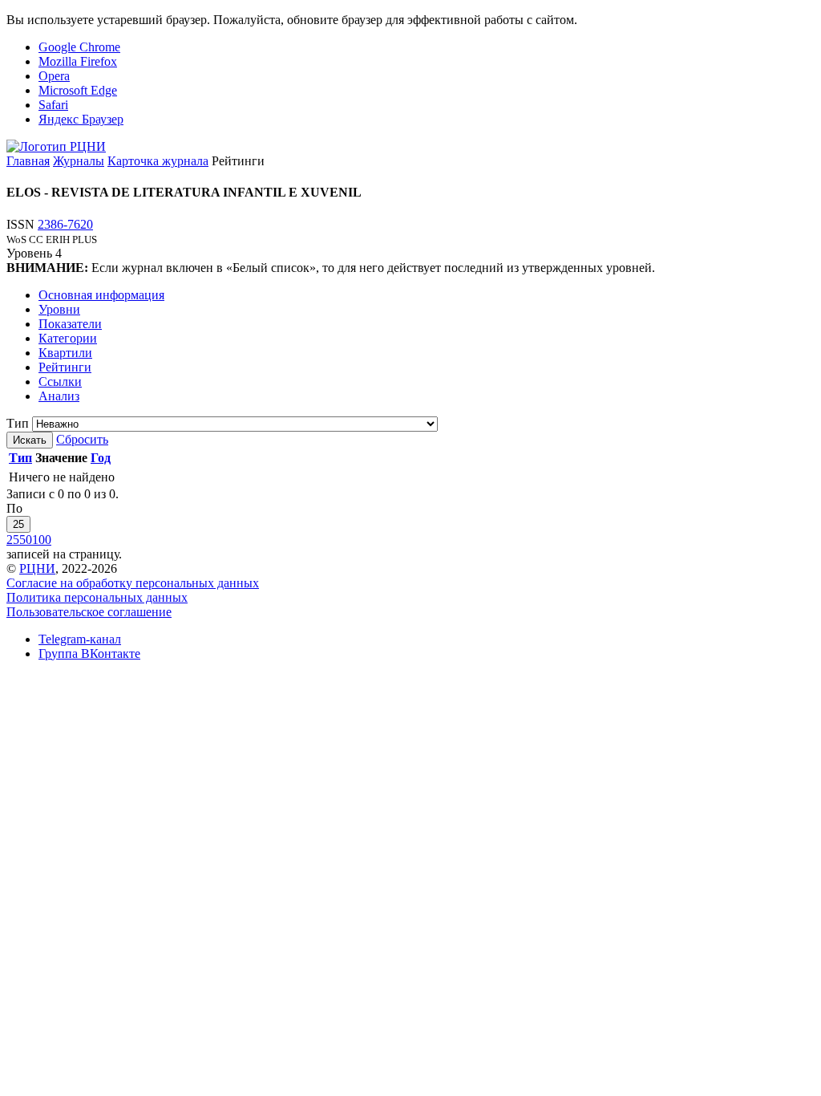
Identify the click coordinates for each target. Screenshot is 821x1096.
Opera (54, 76)
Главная (28, 161)
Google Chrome (79, 47)
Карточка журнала (157, 161)
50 (25, 539)
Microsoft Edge (77, 90)
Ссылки (60, 381)
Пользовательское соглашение (89, 612)
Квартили (65, 352)
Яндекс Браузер (80, 119)
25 (18, 524)
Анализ (58, 396)
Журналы (78, 161)
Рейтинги (64, 367)
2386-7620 (65, 224)
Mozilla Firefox (77, 61)
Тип (17, 423)
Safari (53, 105)
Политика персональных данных (97, 597)
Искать (30, 440)
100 (41, 539)
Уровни (59, 309)
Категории (67, 338)
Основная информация (101, 295)
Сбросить (82, 439)
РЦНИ (37, 568)
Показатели (70, 324)
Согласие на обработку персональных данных (132, 583)
